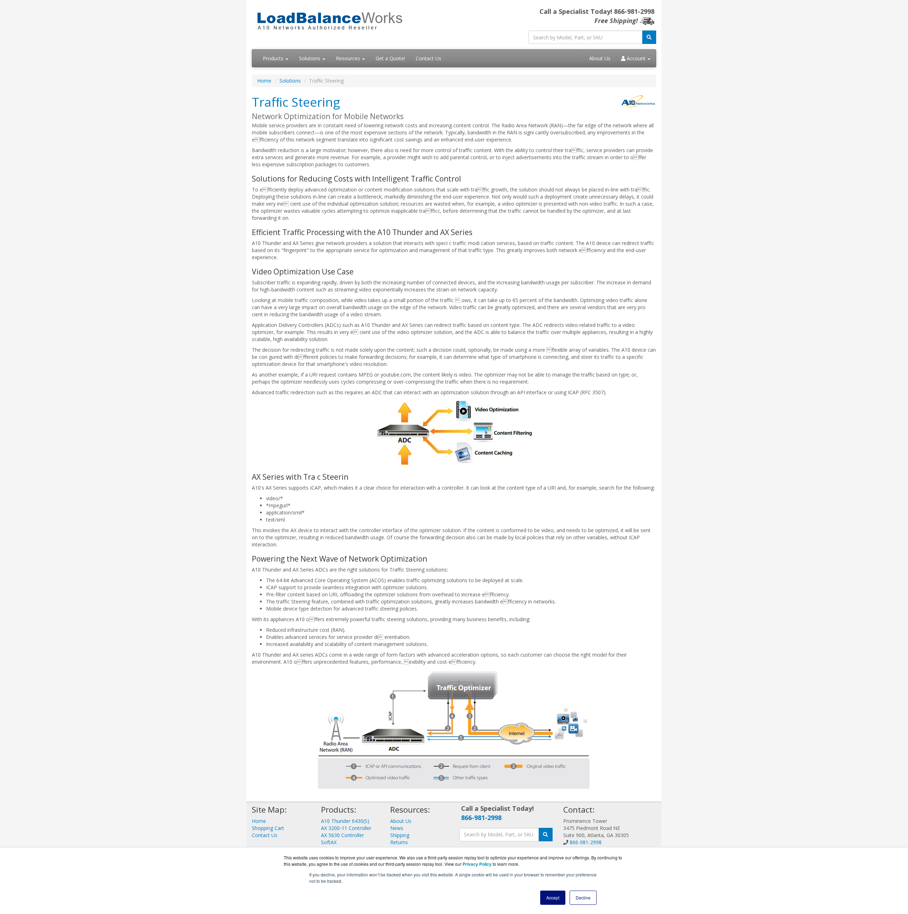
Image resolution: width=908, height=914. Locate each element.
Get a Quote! (390, 58)
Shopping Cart (268, 828)
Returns (399, 842)
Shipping (399, 835)
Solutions (310, 58)
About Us (599, 58)
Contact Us (428, 58)
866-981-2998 (481, 817)
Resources (348, 58)
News (396, 828)
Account (636, 58)
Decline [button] (583, 898)
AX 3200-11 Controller (346, 828)
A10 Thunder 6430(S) (345, 821)
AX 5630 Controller (342, 835)
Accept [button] (552, 898)
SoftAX (329, 842)
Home (264, 80)
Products (274, 58)
